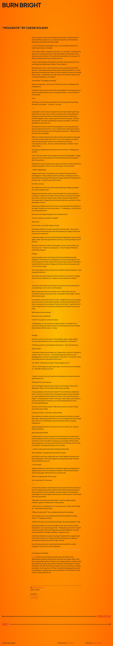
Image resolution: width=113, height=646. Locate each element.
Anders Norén (97, 643)
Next (5, 624)
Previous (104, 616)
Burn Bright (21, 5)
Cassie (34, 557)
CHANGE (34, 597)
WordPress (70, 643)
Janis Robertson (38, 587)
